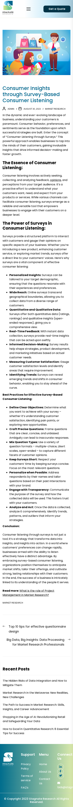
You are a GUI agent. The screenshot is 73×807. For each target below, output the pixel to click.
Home (43, 764)
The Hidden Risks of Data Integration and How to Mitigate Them (35, 683)
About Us (45, 772)
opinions (55, 180)
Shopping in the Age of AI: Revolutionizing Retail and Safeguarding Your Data (34, 719)
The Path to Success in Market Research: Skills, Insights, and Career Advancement (34, 707)
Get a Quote (57, 9)
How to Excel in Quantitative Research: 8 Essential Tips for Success (36, 731)
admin (11, 109)
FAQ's (24, 788)
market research (55, 109)
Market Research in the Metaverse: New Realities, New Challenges (35, 695)
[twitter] (60, 775)
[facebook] (60, 771)
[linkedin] (60, 767)
